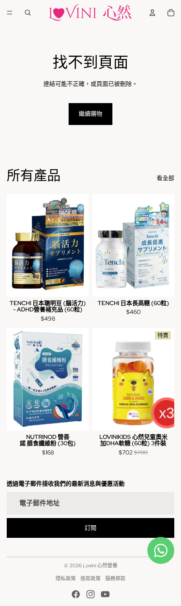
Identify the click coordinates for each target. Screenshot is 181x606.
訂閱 (90, 528)
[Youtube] (105, 594)
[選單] (9, 12)
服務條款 (115, 578)
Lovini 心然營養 (100, 565)
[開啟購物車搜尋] (28, 12)
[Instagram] (90, 594)
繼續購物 (90, 113)
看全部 (165, 178)
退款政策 (90, 578)
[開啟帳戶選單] (152, 12)
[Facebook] (76, 594)
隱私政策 (66, 578)
